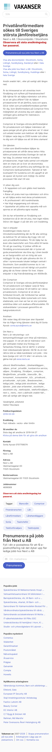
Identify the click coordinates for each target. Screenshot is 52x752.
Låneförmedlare (13, 516)
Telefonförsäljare (14, 528)
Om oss (19, 740)
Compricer (39, 503)
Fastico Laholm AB (12, 702)
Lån (29, 509)
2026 (22, 733)
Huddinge (35, 72)
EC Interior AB (10, 710)
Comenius (8, 638)
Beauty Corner (10, 706)
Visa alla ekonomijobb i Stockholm (19, 60)
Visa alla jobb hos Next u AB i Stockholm (22, 69)
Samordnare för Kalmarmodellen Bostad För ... (26, 606)
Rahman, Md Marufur (13, 718)
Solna (40, 60)
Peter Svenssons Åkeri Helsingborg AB (22, 722)
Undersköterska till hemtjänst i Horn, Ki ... (23, 622)
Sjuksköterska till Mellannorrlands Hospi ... (24, 590)
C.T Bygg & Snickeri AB (15, 714)
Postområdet (10, 650)
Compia (7, 670)
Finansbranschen (14, 509)
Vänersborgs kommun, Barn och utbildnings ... (25, 685)
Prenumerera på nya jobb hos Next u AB (25, 53)
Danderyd (28, 63)
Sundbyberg (17, 63)
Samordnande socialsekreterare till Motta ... (24, 614)
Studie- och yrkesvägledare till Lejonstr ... (23, 626)
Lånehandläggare (35, 516)
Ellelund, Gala (10, 689)
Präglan (7, 662)
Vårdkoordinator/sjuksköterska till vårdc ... (24, 610)
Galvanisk (8, 666)
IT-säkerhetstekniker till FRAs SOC (20, 618)
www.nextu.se (23, 359)
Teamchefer (22, 522)
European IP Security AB (15, 693)
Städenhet (8, 642)
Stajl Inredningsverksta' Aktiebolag (20, 698)
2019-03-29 (8, 414)
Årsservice (9, 658)
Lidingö (6, 63)
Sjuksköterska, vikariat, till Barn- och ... (22, 602)
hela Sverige (9, 75)
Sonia (8, 522)
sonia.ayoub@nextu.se (21, 325)
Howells (7, 674)
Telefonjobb (33, 528)
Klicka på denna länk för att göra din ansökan (25, 435)
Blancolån (23, 503)
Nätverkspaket (11, 654)
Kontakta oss (33, 740)
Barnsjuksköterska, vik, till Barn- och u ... (23, 598)
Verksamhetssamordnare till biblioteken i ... (24, 594)
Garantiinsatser (11, 646)
